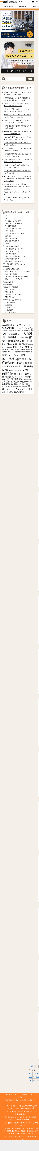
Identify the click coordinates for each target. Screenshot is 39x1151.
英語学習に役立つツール (13, 294)
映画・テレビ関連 (15, 370)
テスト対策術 (10, 231)
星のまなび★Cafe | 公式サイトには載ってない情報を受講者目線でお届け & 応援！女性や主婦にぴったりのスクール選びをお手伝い (21, 1131)
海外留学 (8, 236)
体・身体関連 (23, 337)
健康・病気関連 (20, 344)
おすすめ (6, 244)
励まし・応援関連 (7, 347)
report (5, 216)
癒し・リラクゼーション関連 (19, 377)
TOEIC (5, 218)
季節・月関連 (10, 349)
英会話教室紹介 (8, 284)
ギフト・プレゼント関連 (20, 328)
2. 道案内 (8, 305)
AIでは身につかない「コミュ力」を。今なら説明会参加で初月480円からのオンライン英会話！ (17, 178)
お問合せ (16, 1094)
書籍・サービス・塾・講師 (14, 233)
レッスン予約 (8, 6)
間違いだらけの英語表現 (13, 279)
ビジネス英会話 (10, 254)
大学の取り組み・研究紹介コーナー (15, 264)
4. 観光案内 (9, 310)
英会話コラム (17, 2)
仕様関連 (11, 337)
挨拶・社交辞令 (17, 363)
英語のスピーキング (20, 384)
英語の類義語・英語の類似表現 (19, 386)
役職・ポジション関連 (13, 355)
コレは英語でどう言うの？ (14, 249)
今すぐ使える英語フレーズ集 (15, 256)
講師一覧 (22, 6)
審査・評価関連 (14, 352)
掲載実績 (6, 266)
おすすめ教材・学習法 (13, 228)
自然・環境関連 (12, 379)
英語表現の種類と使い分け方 (15, 261)
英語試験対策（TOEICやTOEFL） (17, 276)
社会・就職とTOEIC (12, 238)
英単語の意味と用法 (12, 259)
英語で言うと (9, 384)
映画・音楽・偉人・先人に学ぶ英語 (17, 272)
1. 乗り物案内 (10, 302)
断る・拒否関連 (13, 366)
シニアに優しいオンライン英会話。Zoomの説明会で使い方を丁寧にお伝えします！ (17, 186)
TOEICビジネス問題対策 (13, 223)
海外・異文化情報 (11, 274)
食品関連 (19, 392)
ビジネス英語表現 (23, 330)
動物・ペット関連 (21, 347)
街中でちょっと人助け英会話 (12, 300)
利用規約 (25, 1094)
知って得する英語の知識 (11, 269)
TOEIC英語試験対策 (8, 325)
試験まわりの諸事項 (12, 241)
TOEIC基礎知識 (10, 226)
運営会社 (7, 1094)
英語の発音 (9, 292)
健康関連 (30, 344)
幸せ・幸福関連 (26, 352)
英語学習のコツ (10, 297)
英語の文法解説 (10, 289)
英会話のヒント (8, 282)
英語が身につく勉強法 (10, 287)
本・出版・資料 (21, 374)
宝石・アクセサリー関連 (22, 349)
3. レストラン (10, 307)
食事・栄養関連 (8, 392)
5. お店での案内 (10, 312)
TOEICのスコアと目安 (13, 221)
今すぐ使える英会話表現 (11, 246)
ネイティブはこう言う (13, 251)
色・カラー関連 (26, 379)
